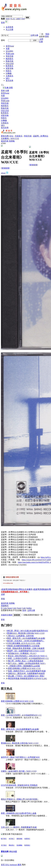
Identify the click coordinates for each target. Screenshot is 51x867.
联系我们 (27, 845)
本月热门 (11, 838)
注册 (7, 91)
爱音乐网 (5, 136)
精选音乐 (9, 59)
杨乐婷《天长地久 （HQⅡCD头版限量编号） (25, 641)
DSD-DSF (10, 64)
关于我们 (4, 845)
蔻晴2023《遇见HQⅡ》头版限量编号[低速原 (26, 673)
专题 (7, 49)
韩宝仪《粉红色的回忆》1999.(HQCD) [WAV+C (27, 656)
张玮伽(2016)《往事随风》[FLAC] (22, 653)
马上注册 (9, 29)
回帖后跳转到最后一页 (33, 615)
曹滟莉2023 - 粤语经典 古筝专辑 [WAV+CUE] (26, 633)
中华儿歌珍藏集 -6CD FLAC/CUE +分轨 (23, 643)
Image (9, 608)
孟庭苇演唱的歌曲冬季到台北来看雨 (16, 589)
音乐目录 (9, 81)
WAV (8, 19)
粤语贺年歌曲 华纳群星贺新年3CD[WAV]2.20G (27, 678)
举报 (3, 599)
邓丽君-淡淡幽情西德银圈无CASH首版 (23, 646)
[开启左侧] (2, 146)
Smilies (29, 608)
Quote (19, 608)
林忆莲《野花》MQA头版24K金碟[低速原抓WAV (27, 631)
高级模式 (5, 606)
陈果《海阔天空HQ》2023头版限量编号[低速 (27, 671)
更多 (3, 620)
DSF (23, 19)
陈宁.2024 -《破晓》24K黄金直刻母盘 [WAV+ (27, 663)
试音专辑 (9, 68)
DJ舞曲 (9, 73)
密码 (3, 40)
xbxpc (3, 173)
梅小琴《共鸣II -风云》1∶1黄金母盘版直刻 (25, 661)
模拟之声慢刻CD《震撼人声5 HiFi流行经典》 (20, 799)
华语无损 (9, 56)
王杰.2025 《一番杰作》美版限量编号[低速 (19, 827)
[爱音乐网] (14, 11)
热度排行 (27, 838)
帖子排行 (4, 838)
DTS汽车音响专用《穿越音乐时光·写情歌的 (19, 785)
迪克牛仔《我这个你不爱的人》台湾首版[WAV (20, 757)
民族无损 (9, 61)
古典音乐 (9, 76)
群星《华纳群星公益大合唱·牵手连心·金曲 (18, 813)
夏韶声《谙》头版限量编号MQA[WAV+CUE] (26, 651)
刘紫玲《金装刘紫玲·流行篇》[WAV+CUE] (19, 771)
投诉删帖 (19, 845)
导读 (10, 54)
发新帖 (12, 141)
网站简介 (11, 845)
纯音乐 (8, 71)
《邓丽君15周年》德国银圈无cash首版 (24, 666)
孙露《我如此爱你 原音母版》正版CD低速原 (25, 648)
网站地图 (13, 851)
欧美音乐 (9, 66)
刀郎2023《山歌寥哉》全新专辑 (20, 636)
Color (5, 608)
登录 (3, 23)
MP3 (7, 78)
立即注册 (34, 35)
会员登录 (9, 27)
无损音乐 (18, 136)
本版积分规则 (6, 615)
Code (24, 608)
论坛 (9, 51)
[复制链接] (5, 168)
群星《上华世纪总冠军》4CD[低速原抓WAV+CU (28, 658)
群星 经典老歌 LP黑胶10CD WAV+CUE (24, 668)
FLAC (12, 19)
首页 (10, 46)
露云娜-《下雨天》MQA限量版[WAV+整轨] (26, 676)
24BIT (18, 19)
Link (14, 608)
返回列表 (5, 141)
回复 (3, 594)
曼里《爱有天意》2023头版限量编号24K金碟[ (26, 638)
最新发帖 (19, 838)
